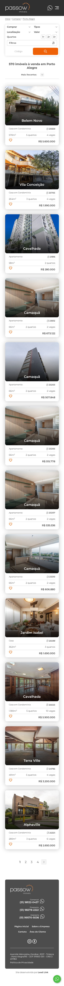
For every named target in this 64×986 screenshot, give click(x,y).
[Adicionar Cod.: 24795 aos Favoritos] (10, 780)
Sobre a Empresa (41, 926)
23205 (52, 449)
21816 (52, 257)
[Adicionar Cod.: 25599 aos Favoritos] (10, 652)
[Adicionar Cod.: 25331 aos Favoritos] (10, 844)
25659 (52, 129)
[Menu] (57, 8)
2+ (49, 36)
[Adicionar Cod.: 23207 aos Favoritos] (10, 524)
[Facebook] (34, 942)
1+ (43, 36)
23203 (52, 385)
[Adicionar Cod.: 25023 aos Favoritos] (10, 716)
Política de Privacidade (21, 962)
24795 (52, 769)
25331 (52, 833)
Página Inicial (21, 926)
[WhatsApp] (50, 7)
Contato (22, 932)
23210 (52, 577)
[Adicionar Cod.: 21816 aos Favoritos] (10, 268)
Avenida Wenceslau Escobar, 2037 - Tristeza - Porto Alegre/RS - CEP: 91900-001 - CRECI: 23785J (32, 956)
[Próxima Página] (44, 862)
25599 (52, 641)
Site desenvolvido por (32, 972)
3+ (54, 36)
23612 (52, 321)
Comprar (16, 19)
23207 (52, 513)
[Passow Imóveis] (17, 11)
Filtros (12, 43)
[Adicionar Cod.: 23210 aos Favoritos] (10, 588)
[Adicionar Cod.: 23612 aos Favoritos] (10, 332)
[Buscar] (45, 51)
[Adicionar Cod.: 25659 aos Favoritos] (10, 140)
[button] (45, 32)
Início (7, 19)
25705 (52, 193)
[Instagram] (29, 942)
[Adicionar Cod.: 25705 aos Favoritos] (10, 204)
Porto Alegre (29, 19)
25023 (52, 705)
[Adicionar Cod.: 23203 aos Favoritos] (10, 396)
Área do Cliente (38, 932)
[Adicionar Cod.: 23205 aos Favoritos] (10, 461)
